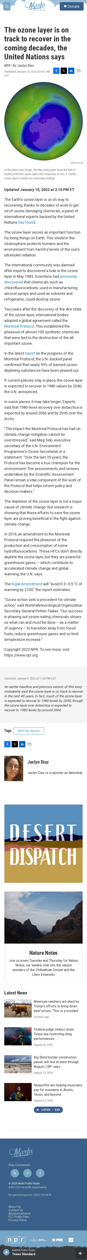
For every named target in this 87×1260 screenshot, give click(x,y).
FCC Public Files (18, 1216)
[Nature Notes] (43, 918)
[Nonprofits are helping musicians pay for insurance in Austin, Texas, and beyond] (18, 1092)
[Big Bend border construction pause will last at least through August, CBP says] (18, 1064)
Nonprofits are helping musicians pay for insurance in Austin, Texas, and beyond (58, 1090)
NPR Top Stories (29, 731)
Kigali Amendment (27, 584)
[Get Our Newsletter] (43, 844)
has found (26, 222)
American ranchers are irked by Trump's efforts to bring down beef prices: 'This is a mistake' (56, 1006)
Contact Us (15, 1210)
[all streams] (81, 1253)
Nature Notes (43, 953)
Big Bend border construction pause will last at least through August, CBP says (56, 1062)
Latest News (15, 993)
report (30, 353)
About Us (14, 1206)
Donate (73, 6)
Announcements (19, 1213)
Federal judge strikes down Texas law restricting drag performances (54, 1034)
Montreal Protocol (19, 326)
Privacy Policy (17, 1220)
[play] (6, 1252)
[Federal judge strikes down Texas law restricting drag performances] (18, 1036)
